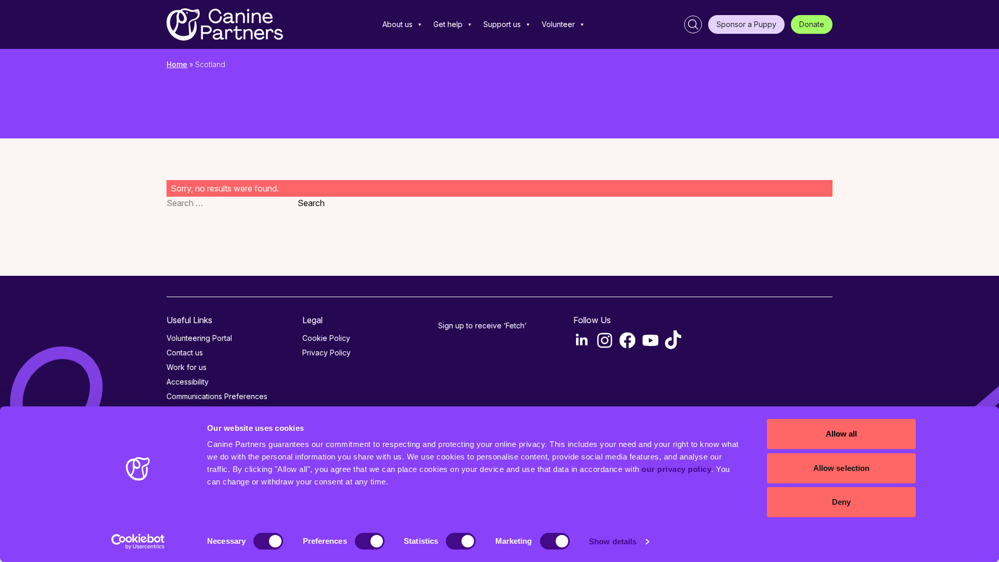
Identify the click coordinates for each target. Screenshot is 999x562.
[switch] (370, 541)
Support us (502, 24)
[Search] (693, 24)
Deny (841, 501)
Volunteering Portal (199, 338)
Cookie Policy (326, 338)
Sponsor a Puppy (746, 24)
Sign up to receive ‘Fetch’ (482, 325)
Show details (612, 541)
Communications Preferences (216, 396)
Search (311, 203)
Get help (448, 24)
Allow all (841, 433)
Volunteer (558, 24)
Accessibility (187, 381)
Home (176, 64)
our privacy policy (676, 469)
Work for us (186, 367)
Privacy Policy (326, 352)
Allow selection (841, 468)
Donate (811, 24)
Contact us (184, 352)
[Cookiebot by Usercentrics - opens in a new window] (138, 542)
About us (397, 24)
